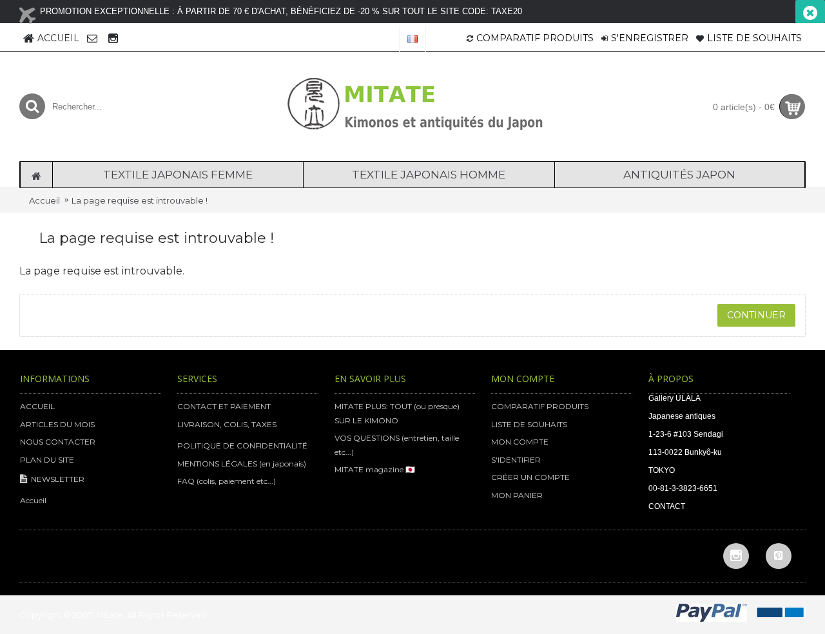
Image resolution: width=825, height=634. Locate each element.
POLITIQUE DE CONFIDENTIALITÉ (242, 445)
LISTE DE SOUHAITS (529, 424)
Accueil (44, 200)
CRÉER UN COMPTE (530, 477)
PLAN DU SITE (47, 460)
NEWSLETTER (57, 479)
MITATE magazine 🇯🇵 (375, 469)
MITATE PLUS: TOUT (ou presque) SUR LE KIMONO (397, 413)
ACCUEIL (37, 406)
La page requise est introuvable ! (140, 200)
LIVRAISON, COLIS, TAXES (227, 424)
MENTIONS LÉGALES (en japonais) (241, 463)
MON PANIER (517, 495)
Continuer (756, 315)
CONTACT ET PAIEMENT (224, 406)
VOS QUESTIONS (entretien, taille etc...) (397, 445)
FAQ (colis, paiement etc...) (226, 481)
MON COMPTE (519, 442)
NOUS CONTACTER (57, 442)
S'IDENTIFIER (516, 460)
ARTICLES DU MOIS (57, 424)
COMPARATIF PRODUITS (539, 406)
